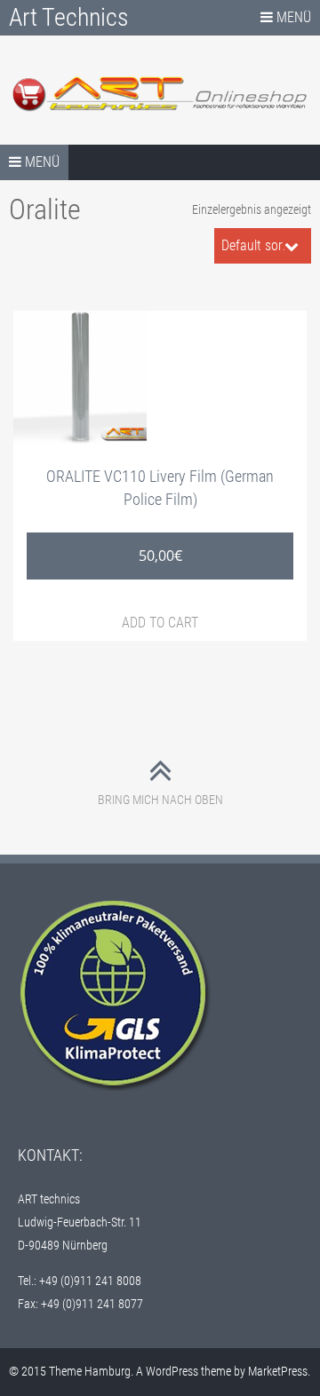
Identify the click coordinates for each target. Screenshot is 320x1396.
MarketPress (278, 1371)
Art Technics (69, 17)
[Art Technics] (160, 94)
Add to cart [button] (160, 622)
